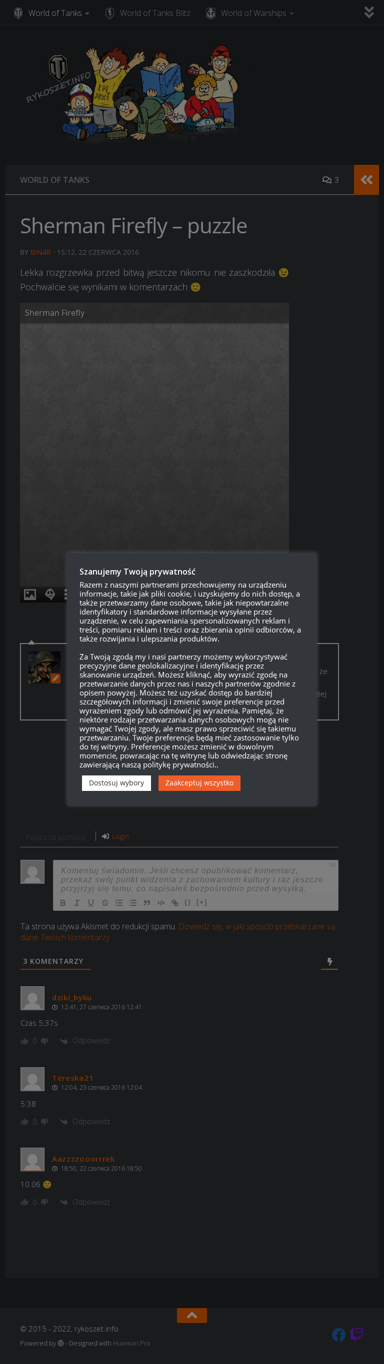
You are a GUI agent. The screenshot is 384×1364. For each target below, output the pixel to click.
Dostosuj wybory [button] (116, 782)
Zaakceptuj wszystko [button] (200, 782)
